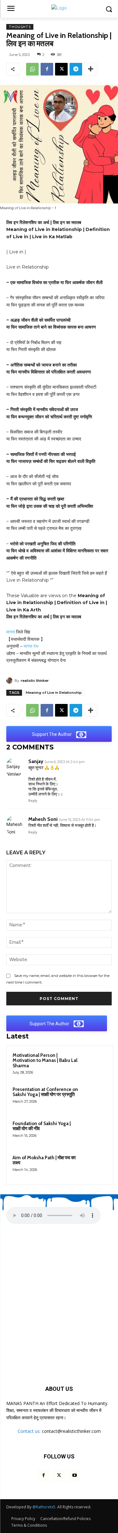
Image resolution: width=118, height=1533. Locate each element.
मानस (10, 632)
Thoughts (20, 27)
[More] (90, 69)
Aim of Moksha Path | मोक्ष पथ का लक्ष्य (44, 1160)
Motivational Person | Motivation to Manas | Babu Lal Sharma (45, 1060)
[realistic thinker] (10, 680)
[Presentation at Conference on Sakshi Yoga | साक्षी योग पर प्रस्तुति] (94, 1098)
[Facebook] (47, 69)
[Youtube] (74, 1475)
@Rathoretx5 (43, 1507)
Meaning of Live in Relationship (54, 692)
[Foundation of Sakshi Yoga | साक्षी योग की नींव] (94, 1132)
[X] (61, 69)
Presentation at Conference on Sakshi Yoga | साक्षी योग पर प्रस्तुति (45, 1092)
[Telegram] (76, 69)
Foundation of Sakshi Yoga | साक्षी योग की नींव (42, 1126)
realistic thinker (35, 680)
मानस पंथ (31, 646)
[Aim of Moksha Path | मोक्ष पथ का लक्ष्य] (94, 1166)
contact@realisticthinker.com (71, 1431)
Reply (32, 800)
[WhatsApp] (32, 69)
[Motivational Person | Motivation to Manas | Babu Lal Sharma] (94, 1063)
